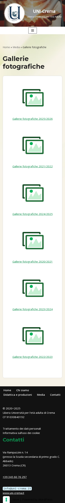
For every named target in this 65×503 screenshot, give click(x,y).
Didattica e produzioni (17, 394)
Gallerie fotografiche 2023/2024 (32, 309)
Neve (15, 499)
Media (16, 47)
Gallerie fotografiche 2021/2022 (32, 166)
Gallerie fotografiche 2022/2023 (32, 357)
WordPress (45, 499)
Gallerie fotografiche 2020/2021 (32, 261)
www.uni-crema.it (13, 493)
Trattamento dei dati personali (22, 428)
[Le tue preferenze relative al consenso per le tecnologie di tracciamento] (6, 499)
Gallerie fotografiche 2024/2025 (32, 214)
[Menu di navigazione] (32, 30)
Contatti (55, 394)
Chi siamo (22, 390)
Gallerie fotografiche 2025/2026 (32, 118)
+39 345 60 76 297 (15, 477)
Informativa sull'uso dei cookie (21, 433)
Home (6, 47)
